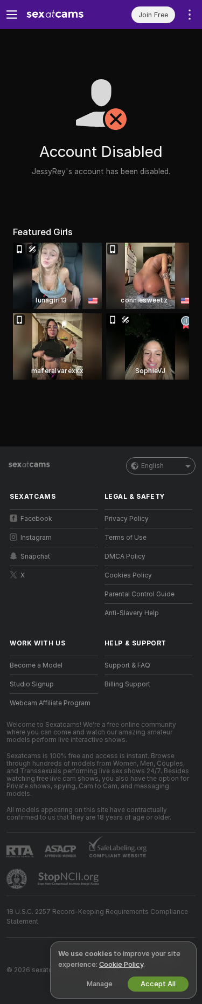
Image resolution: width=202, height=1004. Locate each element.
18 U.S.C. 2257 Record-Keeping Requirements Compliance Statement (97, 916)
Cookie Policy (121, 964)
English (152, 466)
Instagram (36, 537)
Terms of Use (126, 537)
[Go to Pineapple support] (17, 879)
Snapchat (35, 556)
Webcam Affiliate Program (50, 703)
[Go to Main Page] (62, 14)
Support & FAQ (127, 665)
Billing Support (127, 684)
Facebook (36, 518)
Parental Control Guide (140, 594)
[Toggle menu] (12, 14)
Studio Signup (32, 684)
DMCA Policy (125, 556)
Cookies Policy (128, 575)
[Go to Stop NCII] (69, 878)
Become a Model (36, 665)
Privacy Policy (127, 518)
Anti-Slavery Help (132, 613)
